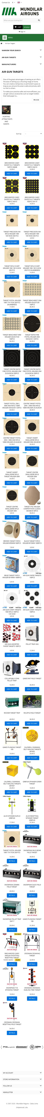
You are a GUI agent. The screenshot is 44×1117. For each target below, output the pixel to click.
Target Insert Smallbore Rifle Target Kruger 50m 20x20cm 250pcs (12, 475)
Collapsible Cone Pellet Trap (12, 679)
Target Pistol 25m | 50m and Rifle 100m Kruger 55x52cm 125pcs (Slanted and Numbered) (11, 407)
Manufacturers (9, 64)
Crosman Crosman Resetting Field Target (12, 1023)
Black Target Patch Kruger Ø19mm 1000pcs (32, 542)
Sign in (22, 31)
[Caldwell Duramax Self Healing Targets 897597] (11, 770)
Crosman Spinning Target (32, 954)
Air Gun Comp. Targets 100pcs (32, 611)
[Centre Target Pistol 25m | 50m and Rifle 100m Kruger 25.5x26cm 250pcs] (11, 426)
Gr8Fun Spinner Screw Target (32, 783)
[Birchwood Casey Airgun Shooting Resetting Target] (11, 942)
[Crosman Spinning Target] (32, 942)
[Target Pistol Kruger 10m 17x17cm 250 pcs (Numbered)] (11, 289)
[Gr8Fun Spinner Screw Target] (32, 770)
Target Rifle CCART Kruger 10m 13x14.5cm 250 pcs (12, 268)
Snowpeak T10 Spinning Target (12, 989)
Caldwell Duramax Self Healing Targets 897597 (12, 784)
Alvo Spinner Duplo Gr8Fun (12, 817)
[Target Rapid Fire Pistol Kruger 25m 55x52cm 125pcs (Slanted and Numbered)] (32, 323)
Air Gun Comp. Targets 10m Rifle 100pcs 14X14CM (12, 612)
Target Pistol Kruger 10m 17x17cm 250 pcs (12, 851)
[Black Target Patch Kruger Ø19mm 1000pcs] (32, 529)
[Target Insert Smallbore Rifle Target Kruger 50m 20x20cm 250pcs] (11, 461)
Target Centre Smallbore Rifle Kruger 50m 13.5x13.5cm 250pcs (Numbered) (32, 476)
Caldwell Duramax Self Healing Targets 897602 (32, 749)
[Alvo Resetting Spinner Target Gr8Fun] (32, 804)
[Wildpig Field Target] (32, 701)
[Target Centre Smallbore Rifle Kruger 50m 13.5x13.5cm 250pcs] (11, 495)
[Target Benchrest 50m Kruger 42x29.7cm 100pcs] (11, 323)
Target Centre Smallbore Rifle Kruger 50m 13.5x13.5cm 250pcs (11, 510)
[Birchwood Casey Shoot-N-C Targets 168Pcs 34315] (11, 186)
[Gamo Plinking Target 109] (11, 736)
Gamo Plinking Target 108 (32, 920)
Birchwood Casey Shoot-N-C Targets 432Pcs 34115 (32, 199)
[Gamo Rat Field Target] (32, 667)
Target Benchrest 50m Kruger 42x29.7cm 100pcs (12, 337)
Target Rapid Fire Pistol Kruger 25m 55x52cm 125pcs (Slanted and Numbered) (32, 339)
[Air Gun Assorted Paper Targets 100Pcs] (11, 633)
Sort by (18, 134)
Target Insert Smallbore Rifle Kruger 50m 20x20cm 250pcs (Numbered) (32, 441)
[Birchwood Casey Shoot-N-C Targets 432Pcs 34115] (32, 186)
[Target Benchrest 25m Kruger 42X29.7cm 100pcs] (32, 289)
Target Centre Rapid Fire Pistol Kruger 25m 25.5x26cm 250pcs (32, 371)
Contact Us (6, 2)
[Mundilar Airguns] (22, 12)
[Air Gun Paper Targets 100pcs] (32, 564)
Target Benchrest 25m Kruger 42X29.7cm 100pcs (32, 302)
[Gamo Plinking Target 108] (32, 908)
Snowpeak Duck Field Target (32, 886)
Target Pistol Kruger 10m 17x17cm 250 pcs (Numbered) (12, 302)
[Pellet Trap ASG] (32, 633)
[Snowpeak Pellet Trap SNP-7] (11, 908)
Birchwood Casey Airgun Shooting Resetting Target (12, 955)
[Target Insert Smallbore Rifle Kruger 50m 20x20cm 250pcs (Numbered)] (32, 426)
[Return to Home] (1, 43)
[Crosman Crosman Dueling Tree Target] (32, 976)
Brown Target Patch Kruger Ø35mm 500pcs (12, 542)
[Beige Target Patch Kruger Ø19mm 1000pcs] (11, 564)
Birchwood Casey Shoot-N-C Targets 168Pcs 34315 (12, 199)
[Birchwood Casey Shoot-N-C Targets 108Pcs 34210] (32, 151)
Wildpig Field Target (32, 713)
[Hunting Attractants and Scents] (6, 109)
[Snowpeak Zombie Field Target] (11, 873)
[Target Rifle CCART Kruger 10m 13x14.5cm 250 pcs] (11, 254)
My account (8, 1073)
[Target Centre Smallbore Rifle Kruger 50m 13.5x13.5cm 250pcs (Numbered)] (32, 461)
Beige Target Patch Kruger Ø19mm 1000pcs (12, 576)
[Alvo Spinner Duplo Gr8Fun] (11, 804)
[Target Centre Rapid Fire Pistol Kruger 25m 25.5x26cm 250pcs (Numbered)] (11, 358)
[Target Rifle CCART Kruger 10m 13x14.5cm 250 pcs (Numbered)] (32, 254)
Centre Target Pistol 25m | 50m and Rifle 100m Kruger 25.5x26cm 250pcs (12, 441)
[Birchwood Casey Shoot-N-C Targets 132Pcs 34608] (11, 151)
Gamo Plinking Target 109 (12, 748)
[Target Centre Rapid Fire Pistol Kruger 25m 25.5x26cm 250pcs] (32, 358)
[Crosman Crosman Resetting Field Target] (11, 1011)
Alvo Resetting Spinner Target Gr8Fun (32, 818)
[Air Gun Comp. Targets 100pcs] (32, 598)
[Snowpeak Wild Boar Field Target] (32, 839)
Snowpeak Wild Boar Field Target (32, 851)
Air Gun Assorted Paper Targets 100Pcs (12, 645)
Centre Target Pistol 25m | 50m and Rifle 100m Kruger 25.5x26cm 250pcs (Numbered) (32, 406)
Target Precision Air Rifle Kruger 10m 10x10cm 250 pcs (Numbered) (32, 235)
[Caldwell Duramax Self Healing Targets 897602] (32, 736)
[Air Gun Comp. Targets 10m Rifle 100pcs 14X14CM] (11, 598)
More (37, 100)
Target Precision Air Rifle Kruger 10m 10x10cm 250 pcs (12, 234)
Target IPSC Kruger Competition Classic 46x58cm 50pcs (32, 509)
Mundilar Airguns (22, 1103)
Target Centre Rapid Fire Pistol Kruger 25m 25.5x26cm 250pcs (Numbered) (12, 372)
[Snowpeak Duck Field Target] (32, 873)
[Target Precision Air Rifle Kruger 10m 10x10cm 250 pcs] (11, 220)
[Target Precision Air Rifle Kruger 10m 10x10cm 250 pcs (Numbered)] (32, 220)
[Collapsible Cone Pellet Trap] (11, 667)
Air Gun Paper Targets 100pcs (32, 576)
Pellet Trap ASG (32, 644)
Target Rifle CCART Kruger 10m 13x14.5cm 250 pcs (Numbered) (32, 268)
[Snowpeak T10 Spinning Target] (11, 976)
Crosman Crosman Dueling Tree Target (32, 989)
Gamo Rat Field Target (32, 678)
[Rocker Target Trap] (11, 701)
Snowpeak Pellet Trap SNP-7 (12, 920)
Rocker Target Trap (12, 713)
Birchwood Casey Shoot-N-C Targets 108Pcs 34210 (32, 165)
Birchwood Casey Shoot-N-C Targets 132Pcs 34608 (12, 165)
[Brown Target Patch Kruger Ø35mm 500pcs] (11, 529)
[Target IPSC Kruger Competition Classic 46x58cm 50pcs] (32, 495)
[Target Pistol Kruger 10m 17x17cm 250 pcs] (11, 839)
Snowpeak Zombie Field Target (12, 886)
